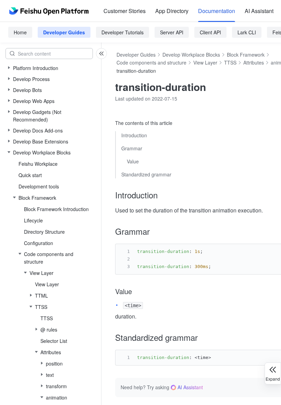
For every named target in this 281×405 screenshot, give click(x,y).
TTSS (230, 62)
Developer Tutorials (122, 32)
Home (20, 32)
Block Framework (246, 54)
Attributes (253, 62)
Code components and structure (151, 62)
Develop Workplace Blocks (191, 54)
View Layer (205, 62)
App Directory (171, 11)
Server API (171, 32)
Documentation (216, 11)
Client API (210, 32)
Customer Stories (124, 11)
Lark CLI (246, 32)
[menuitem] (124, 11)
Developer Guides (64, 32)
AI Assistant (259, 11)
